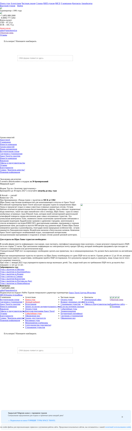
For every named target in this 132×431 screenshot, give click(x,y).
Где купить (89, 302)
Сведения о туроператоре (11, 154)
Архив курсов (5, 28)
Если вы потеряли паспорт (72, 306)
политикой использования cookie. (118, 427)
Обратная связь (6, 33)
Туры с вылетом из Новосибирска (15, 283)
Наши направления (8, 149)
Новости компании (8, 144)
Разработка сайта (117, 304)
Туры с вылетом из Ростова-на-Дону (16, 281)
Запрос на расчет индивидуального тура (43, 306)
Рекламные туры (32, 320)
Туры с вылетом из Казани (11, 274)
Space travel (5, 140)
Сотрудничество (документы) (38, 325)
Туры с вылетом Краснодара (12, 279)
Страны (39, 3)
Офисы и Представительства (97, 304)
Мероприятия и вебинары (36, 323)
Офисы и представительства (12, 163)
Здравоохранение (68, 311)
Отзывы (3, 35)
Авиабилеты (86, 3)
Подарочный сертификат (72, 313)
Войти (20, 6)
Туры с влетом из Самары (11, 276)
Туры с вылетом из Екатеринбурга (15, 272)
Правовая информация (10, 172)
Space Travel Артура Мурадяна (82, 293)
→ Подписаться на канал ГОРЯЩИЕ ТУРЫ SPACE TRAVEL (32, 420)
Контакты (76, 3)
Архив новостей (7, 147)
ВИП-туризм (49, 3)
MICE (57, 3)
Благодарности (6, 167)
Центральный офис (92, 299)
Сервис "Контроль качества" (12, 170)
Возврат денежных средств (72, 302)
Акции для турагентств (35, 318)
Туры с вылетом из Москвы (12, 269)
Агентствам (16, 3)
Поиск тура (5, 3)
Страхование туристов (35, 327)
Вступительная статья (9, 151)
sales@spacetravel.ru (8, 30)
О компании (66, 3)
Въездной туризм (7, 6)
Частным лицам (28, 3)
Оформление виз (32, 316)
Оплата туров (31, 309)
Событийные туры (69, 309)
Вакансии (4, 161)
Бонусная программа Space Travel (40, 311)
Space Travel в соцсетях (10, 156)
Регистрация (30, 304)
